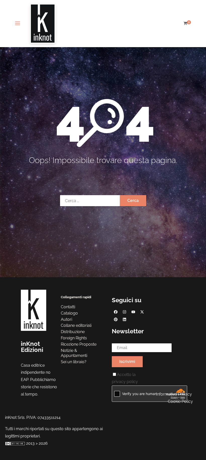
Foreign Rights (74, 338)
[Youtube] (133, 312)
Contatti (68, 306)
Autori (66, 319)
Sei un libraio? (73, 361)
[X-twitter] (142, 312)
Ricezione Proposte (78, 344)
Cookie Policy (180, 401)
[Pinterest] (115, 319)
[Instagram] (124, 312)
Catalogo (69, 313)
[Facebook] (115, 312)
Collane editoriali (76, 325)
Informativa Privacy (174, 394)
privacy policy (125, 381)
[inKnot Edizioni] (42, 23)
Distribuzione (73, 331)
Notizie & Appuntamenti (74, 353)
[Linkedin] (124, 319)
